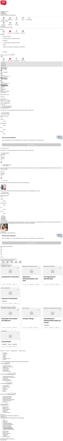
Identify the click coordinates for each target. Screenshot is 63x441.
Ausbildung (5, 389)
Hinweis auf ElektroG (7, 426)
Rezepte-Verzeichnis (7, 398)
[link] (33, 37)
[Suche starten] (13, 54)
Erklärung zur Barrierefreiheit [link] (8, 429)
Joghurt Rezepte (14, 350)
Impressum (5, 422)
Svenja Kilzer (3, 231)
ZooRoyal (5, 411)
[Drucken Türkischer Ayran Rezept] (1, 69)
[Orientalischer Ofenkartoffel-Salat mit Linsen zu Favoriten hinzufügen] (60, 310)
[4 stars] (16, 262)
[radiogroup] (31, 262)
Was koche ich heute (7, 400)
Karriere (4, 387)
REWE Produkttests (7, 371)
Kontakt (4, 391)
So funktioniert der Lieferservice (9, 377)
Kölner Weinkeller (6, 412)
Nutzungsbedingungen (7, 423)
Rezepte (7, 350)
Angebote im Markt (7, 365)
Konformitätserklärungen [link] (7, 427)
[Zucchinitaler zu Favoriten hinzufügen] (17, 333)
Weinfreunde (5, 410)
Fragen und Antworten (7, 396)
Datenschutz (5, 421)
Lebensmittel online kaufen (8, 376)
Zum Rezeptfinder (5, 112)
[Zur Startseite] (4, 7)
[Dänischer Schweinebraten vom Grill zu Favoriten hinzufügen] (38, 268)
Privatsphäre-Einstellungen (8, 424)
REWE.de (2, 350)
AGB (4, 419)
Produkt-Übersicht (6, 379)
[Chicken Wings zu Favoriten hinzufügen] (38, 310)
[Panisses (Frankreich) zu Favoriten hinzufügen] (17, 289)
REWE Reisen (6, 406)
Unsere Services (6, 369)
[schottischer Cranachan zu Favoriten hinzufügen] (17, 268)
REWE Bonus (6, 367)
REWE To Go (6, 408)
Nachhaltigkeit (6, 385)
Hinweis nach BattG (7, 425)
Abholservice (5, 378)
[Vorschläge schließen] (1, 57)
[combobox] (6, 55)
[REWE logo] (2, 34)
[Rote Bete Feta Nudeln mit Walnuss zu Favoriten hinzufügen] (17, 310)
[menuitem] (3, 19)
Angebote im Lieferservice (8, 366)
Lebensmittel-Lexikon (7, 397)
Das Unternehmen (6, 386)
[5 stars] (20, 262)
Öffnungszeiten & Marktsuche (9, 399)
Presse (4, 390)
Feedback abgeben (31, 145)
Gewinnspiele (5, 370)
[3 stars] (11, 262)
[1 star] (3, 262)
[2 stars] (7, 262)
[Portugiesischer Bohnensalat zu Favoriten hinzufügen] (60, 268)
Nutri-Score (5, 401)
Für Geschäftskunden (7, 380)
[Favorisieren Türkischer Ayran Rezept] (5, 69)
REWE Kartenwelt (6, 409)
